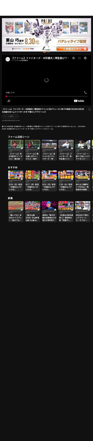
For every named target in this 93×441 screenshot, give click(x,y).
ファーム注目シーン (10, 116)
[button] (44, 52)
